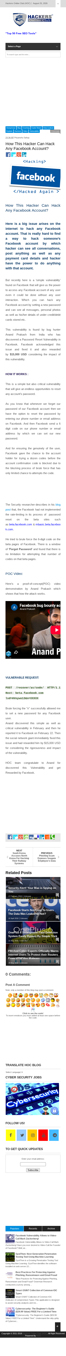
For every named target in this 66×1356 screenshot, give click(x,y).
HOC (38, 1336)
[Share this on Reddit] (47, 837)
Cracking (26, 128)
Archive (51, 1228)
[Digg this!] (31, 837)
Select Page (58, 3)
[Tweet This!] (13, 154)
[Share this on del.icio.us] (36, 837)
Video (25, 131)
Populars (14, 1228)
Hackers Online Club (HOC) (35, 1333)
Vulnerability (34, 131)
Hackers (18, 131)
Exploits (9, 131)
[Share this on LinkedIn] (24, 154)
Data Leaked (48, 128)
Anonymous (10, 128)
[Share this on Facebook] (8, 154)
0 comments (55, 131)
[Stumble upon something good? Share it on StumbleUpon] (26, 837)
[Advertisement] (33, 92)
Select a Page (14, 46)
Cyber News (36, 128)
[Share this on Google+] (18, 154)
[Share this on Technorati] (52, 837)
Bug (19, 128)
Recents (33, 1228)
